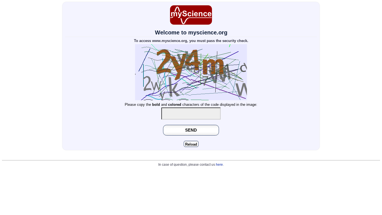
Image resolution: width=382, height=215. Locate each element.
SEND (191, 130)
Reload (191, 144)
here (219, 164)
